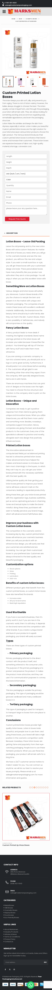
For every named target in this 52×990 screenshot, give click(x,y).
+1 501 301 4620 (10, 3)
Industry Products (11, 932)
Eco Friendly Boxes (12, 917)
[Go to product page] (26, 816)
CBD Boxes (9, 908)
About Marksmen (11, 929)
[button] (4, 11)
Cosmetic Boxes (7, 843)
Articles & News (11, 934)
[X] (9, 969)
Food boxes (9, 915)
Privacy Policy (10, 939)
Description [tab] (12, 233)
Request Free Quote (17, 219)
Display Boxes (10, 912)
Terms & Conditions (12, 937)
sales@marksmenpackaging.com (18, 5)
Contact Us (9, 941)
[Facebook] (5, 969)
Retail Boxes (9, 905)
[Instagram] (14, 969)
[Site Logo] (24, 11)
